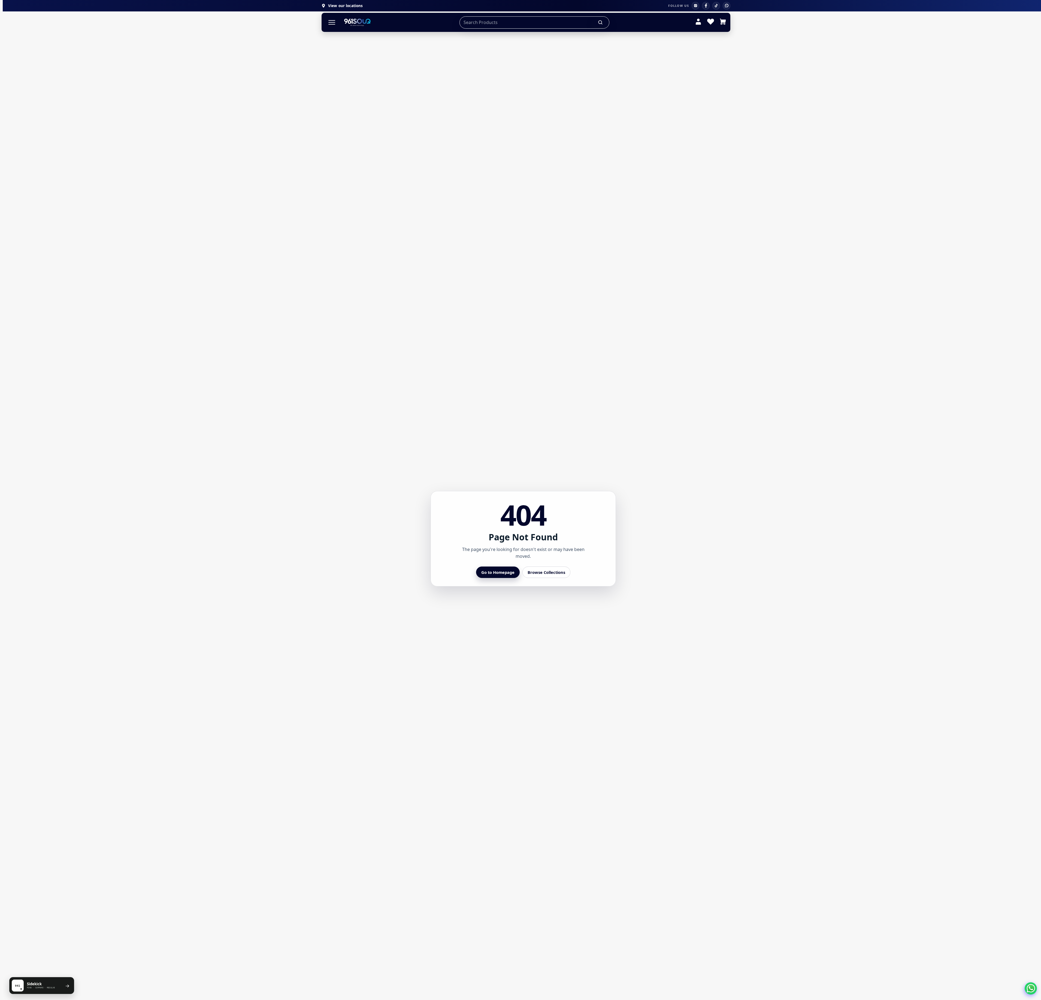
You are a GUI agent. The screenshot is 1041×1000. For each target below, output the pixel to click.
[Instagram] (695, 6)
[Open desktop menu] (332, 22)
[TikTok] (716, 6)
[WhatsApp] (726, 6)
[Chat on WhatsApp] (1031, 988)
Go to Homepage (498, 572)
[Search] (600, 22)
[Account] (698, 22)
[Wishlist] (710, 22)
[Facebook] (706, 6)
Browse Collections (546, 572)
